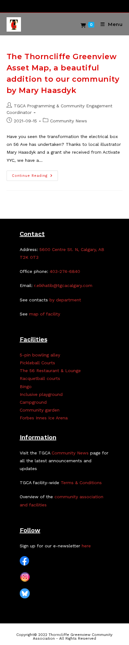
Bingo (26, 386)
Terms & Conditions (81, 482)
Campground (33, 402)
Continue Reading (35, 177)
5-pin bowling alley (40, 354)
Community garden (39, 409)
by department (65, 299)
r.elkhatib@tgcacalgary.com (63, 285)
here (86, 545)
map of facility (44, 313)
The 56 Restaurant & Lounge (50, 370)
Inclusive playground (41, 394)
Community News (68, 120)
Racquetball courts (40, 378)
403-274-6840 (65, 271)
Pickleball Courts (37, 362)
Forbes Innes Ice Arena (44, 417)
